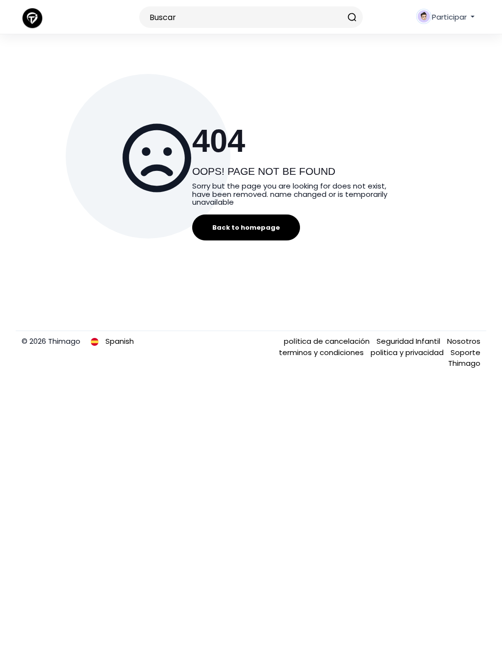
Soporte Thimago (464, 358)
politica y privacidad (408, 352)
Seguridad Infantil (409, 341)
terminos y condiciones (322, 352)
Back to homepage (246, 227)
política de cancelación (328, 341)
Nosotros (463, 341)
